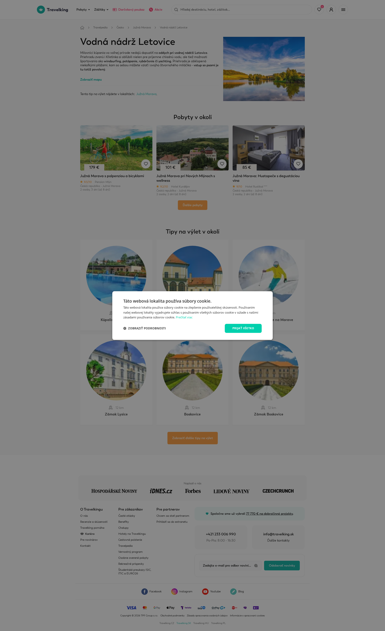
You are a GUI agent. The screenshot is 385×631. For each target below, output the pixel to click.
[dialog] (192, 315)
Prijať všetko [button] (243, 328)
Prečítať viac (184, 317)
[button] (144, 328)
